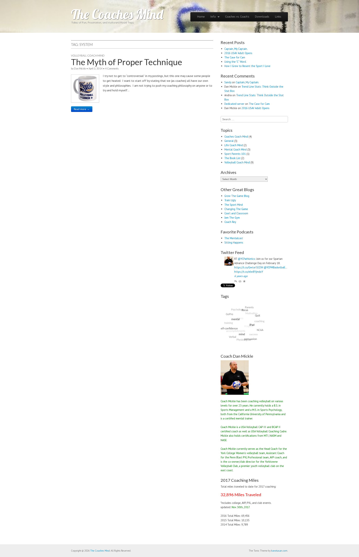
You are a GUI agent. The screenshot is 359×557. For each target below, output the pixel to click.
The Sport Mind (233, 204)
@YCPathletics (246, 259)
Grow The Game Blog (236, 196)
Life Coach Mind (233, 145)
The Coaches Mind (117, 14)
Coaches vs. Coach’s (237, 16)
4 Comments (112, 68)
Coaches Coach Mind (236, 136)
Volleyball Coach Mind (88, 55)
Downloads (262, 16)
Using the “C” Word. (235, 61)
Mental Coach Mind (235, 149)
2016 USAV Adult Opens (238, 53)
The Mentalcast (233, 238)
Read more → (82, 109)
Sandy (227, 82)
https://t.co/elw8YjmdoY (248, 271)
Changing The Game (236, 209)
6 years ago (241, 276)
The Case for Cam (234, 57)
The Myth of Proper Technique (126, 62)
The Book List (232, 158)
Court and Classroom (236, 213)
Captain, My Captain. (236, 49)
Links (278, 16)
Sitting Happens (233, 242)
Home (201, 16)
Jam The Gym (232, 217)
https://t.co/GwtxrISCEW (248, 267)
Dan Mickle (80, 68)
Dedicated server (234, 104)
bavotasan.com (279, 550)
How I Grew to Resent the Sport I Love (247, 66)
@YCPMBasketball (274, 267)
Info (213, 16)
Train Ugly (230, 200)
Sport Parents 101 (235, 154)
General (229, 141)
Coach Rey (230, 222)
